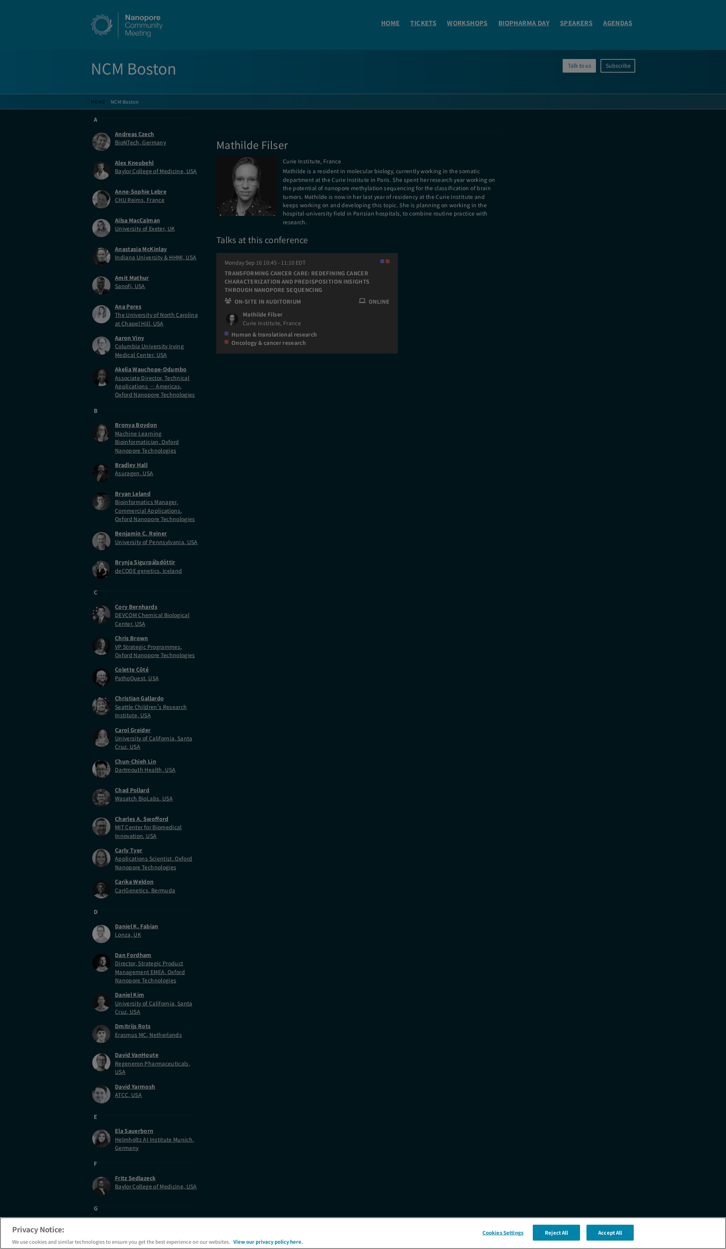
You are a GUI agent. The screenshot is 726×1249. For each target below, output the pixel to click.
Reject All (556, 1232)
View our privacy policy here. (268, 1241)
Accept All (610, 1232)
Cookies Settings (502, 1232)
